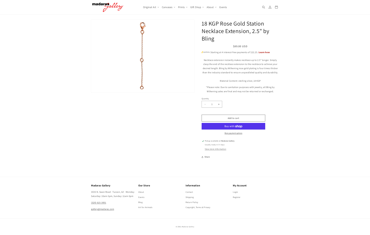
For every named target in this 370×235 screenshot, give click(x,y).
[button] (150, 7)
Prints (181, 7)
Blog (140, 202)
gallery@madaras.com (102, 209)
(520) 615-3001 (98, 202)
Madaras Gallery (188, 227)
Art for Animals (145, 207)
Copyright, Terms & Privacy (198, 207)
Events (141, 197)
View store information (215, 149)
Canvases (167, 7)
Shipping (190, 197)
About (210, 7)
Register (236, 197)
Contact (189, 192)
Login (235, 192)
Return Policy (192, 202)
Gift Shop (195, 7)
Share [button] (207, 157)
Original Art (149, 7)
